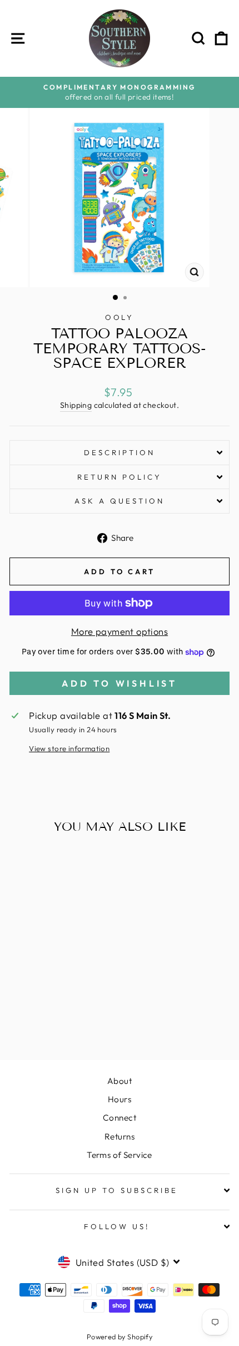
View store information (69, 748)
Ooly (120, 317)
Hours (119, 1099)
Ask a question (119, 500)
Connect (119, 1117)
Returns (119, 1136)
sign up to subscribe (117, 1190)
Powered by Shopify (119, 1336)
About (119, 1081)
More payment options (119, 631)
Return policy (119, 476)
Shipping (76, 405)
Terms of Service (119, 1155)
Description (119, 452)
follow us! (117, 1226)
